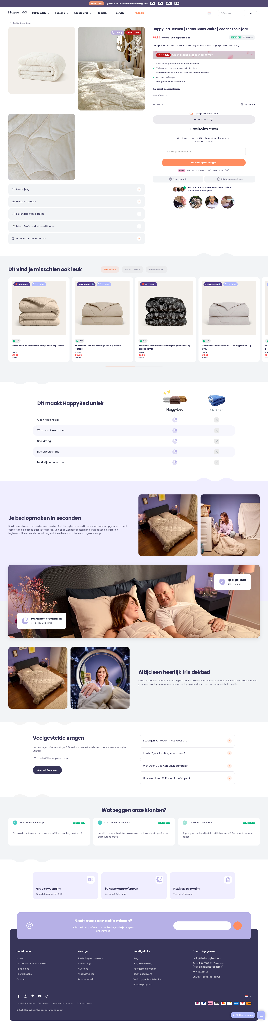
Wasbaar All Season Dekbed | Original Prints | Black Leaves (164, 347)
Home (19, 958)
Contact (21, 979)
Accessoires (81, 13)
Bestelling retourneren (90, 958)
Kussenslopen (156, 269)
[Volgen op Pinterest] (32, 996)
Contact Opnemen (47, 770)
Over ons (83, 968)
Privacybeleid (43, 1003)
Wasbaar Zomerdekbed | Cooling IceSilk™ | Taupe (99, 347)
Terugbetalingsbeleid (25, 1003)
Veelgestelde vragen (144, 968)
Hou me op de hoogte (203, 162)
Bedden (102, 13)
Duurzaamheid (86, 979)
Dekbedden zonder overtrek (32, 963)
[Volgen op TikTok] (47, 996)
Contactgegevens (84, 1003)
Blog (135, 958)
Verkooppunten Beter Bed (147, 979)
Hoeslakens (22, 968)
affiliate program (142, 984)
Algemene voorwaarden (63, 1003)
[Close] (242, 13)
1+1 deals (139, 13)
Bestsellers (110, 269)
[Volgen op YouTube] (40, 996)
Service (120, 13)
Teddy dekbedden (22, 23)
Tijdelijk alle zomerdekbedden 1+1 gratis (119, 3)
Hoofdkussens (132, 269)
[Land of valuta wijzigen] (211, 13)
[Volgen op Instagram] (25, 996)
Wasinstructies (86, 974)
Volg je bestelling (142, 963)
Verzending (84, 963)
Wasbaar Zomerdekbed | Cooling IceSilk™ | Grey (226, 347)
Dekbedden (39, 13)
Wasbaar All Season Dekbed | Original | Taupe (38, 345)
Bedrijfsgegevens (142, 974)
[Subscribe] (237, 925)
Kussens (60, 13)
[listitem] (180, 202)
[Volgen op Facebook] (18, 996)
